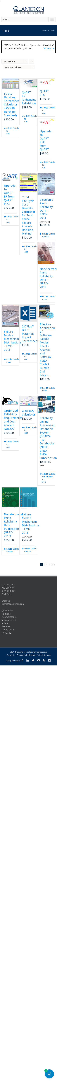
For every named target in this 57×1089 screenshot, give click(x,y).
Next (51, 564)
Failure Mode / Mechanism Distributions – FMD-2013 (12, 340)
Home (44, 30)
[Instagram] (49, 660)
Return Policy (36, 655)
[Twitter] (33, 660)
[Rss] (44, 660)
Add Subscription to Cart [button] (44, 478)
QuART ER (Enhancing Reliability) (29, 98)
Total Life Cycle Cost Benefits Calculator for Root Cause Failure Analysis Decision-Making (28, 215)
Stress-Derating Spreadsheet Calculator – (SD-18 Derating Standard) (12, 104)
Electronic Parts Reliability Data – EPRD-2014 (46, 209)
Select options (44, 235)
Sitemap (47, 655)
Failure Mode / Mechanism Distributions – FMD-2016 (30, 523)
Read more (44, 298)
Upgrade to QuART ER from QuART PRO (10, 195)
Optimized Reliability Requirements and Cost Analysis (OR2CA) (13, 419)
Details (15, 128)
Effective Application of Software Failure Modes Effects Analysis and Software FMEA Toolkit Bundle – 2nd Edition (47, 349)
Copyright (11, 655)
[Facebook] (22, 660)
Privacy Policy (23, 655)
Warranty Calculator (28, 412)
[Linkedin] (27, 660)
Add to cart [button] (8, 131)
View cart (51, 48)
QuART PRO (44, 93)
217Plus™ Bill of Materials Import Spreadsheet (30, 334)
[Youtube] (38, 660)
